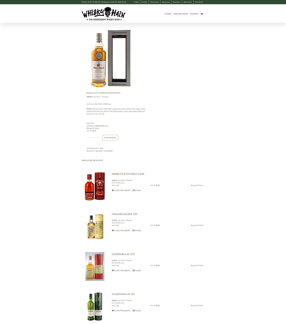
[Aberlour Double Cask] (94, 186)
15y (92, 123)
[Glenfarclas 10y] (94, 266)
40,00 (158, 185)
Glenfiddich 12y (123, 294)
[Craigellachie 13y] (94, 226)
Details (138, 190)
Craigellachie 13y (124, 214)
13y (117, 225)
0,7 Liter (95, 128)
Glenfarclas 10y (123, 254)
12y (117, 185)
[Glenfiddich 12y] (94, 306)
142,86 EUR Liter (101, 125)
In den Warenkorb (110, 138)
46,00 (94, 130)
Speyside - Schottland (104, 150)
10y (117, 265)
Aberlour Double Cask (128, 174)
